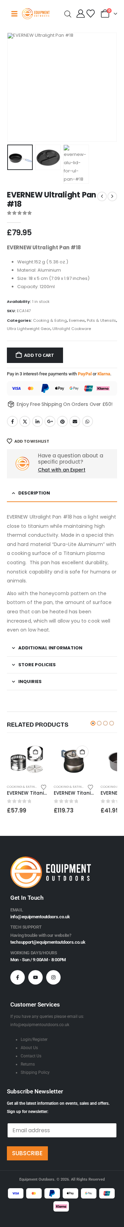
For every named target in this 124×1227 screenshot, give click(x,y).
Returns (28, 1064)
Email (74, 421)
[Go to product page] (27, 760)
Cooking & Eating (50, 320)
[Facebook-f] (17, 977)
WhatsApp (87, 421)
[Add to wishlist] (44, 786)
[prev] (102, 196)
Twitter (24, 421)
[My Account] (81, 14)
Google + (49, 421)
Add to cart (39, 355)
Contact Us (31, 1056)
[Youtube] (35, 977)
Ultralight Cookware (71, 328)
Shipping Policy (35, 1072)
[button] (15, 87)
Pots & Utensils (101, 320)
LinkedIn (37, 421)
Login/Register (34, 1039)
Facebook (12, 421)
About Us (29, 1047)
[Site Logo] (36, 13)
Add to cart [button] (35, 752)
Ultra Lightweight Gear (28, 328)
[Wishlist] (90, 14)
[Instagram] (53, 977)
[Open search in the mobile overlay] (67, 13)
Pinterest (62, 421)
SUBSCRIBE (27, 1153)
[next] (112, 196)
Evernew (77, 320)
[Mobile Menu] (14, 14)
